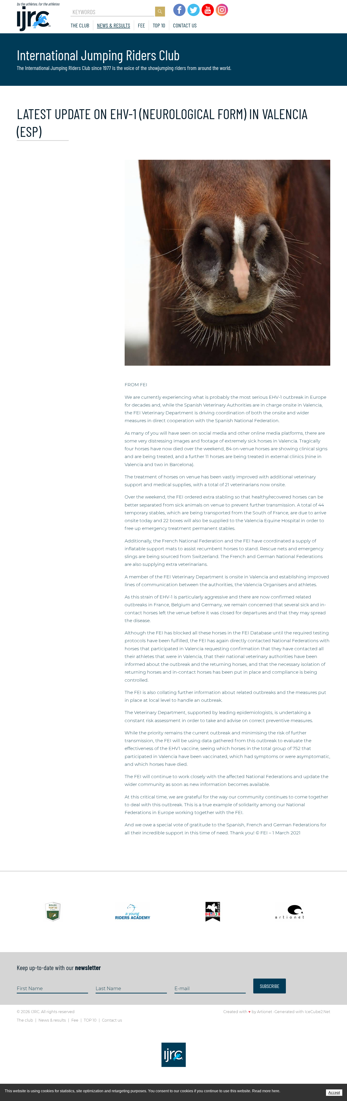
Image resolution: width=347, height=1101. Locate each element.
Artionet (264, 1012)
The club (80, 25)
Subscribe (269, 986)
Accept (334, 1093)
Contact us (185, 25)
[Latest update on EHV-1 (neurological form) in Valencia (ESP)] (227, 262)
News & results (113, 25)
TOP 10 (159, 25)
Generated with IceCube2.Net (302, 1012)
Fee (141, 25)
